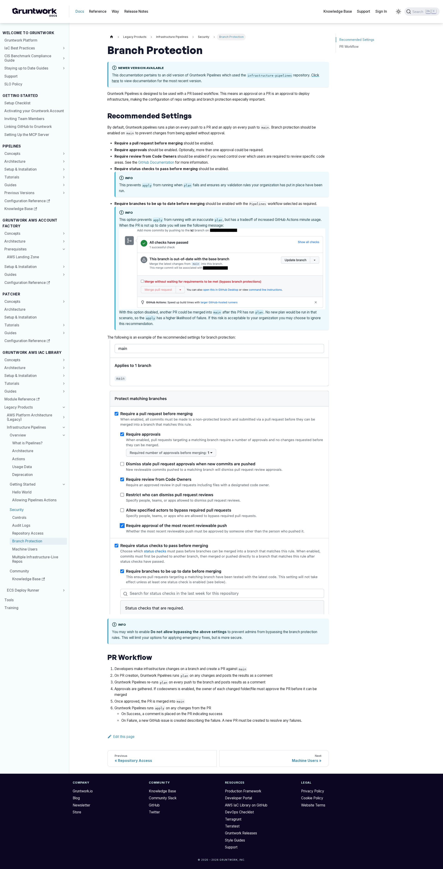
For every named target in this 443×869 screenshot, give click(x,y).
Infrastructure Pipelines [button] (26, 427)
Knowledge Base (337, 11)
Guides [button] (10, 185)
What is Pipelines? (27, 443)
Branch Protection (27, 541)
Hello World (22, 492)
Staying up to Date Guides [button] (26, 68)
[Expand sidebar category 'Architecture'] (63, 161)
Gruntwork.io (83, 791)
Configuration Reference (25, 201)
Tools (9, 600)
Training (11, 608)
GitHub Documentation (156, 162)
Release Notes (136, 11)
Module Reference (19, 399)
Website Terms (313, 805)
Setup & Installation (20, 169)
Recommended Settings (356, 40)
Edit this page (124, 736)
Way (115, 11)
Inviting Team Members (24, 119)
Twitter (154, 812)
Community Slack (163, 798)
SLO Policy (13, 84)
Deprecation (22, 474)
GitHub (154, 805)
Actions (18, 459)
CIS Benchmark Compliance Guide (27, 58)
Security (17, 510)
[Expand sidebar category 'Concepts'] (63, 153)
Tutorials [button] (11, 177)
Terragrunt (233, 819)
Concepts (12, 153)
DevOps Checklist (239, 812)
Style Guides (235, 840)
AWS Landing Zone (23, 257)
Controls (19, 517)
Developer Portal (238, 798)
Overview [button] (18, 435)
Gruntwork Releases (241, 833)
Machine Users (24, 549)
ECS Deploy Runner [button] (23, 590)
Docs (79, 11)
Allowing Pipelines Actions (34, 500)
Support (363, 11)
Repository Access (27, 533)
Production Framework (243, 791)
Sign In (381, 11)
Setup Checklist (17, 103)
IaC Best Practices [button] (19, 48)
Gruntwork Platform (20, 40)
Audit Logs (21, 525)
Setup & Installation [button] (20, 375)
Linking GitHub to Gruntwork (28, 126)
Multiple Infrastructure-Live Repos (35, 559)
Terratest (232, 826)
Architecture (14, 161)
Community (19, 571)
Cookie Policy (312, 798)
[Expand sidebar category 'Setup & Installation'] (63, 169)
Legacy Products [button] (18, 407)
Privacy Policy (312, 791)
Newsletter (81, 805)
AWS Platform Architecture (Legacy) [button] (29, 417)
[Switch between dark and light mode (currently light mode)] (398, 11)
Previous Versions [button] (19, 193)
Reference (97, 11)
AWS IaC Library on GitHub (246, 805)
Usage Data (22, 467)
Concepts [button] (12, 233)
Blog (76, 798)
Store (77, 812)
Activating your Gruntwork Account (34, 111)
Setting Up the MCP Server (26, 134)
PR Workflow (349, 46)
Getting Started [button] (23, 484)
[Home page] (111, 37)
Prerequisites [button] (15, 249)
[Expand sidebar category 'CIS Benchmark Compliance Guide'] (63, 58)
